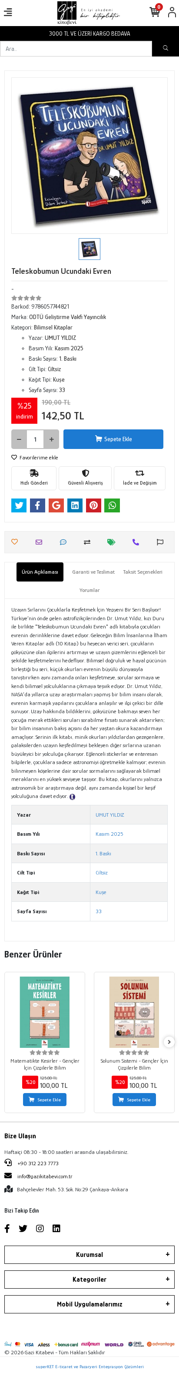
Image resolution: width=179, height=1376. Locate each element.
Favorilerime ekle (38, 457)
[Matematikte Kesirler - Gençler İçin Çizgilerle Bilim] (44, 1012)
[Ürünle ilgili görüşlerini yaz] (65, 542)
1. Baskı (103, 853)
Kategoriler (89, 1279)
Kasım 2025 (109, 834)
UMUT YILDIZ (110, 814)
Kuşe (101, 892)
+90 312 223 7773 (37, 1163)
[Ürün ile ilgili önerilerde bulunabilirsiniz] (162, 542)
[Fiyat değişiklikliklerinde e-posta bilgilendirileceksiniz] (113, 542)
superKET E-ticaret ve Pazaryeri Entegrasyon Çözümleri (90, 1366)
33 (99, 911)
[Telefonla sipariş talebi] (138, 542)
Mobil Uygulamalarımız (90, 1304)
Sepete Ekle (118, 438)
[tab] (40, 572)
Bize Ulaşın (20, 1136)
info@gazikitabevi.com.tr (45, 1176)
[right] (169, 1042)
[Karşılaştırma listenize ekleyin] (89, 542)
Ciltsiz (102, 872)
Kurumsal (89, 1255)
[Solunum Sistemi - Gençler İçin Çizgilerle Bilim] (134, 1012)
